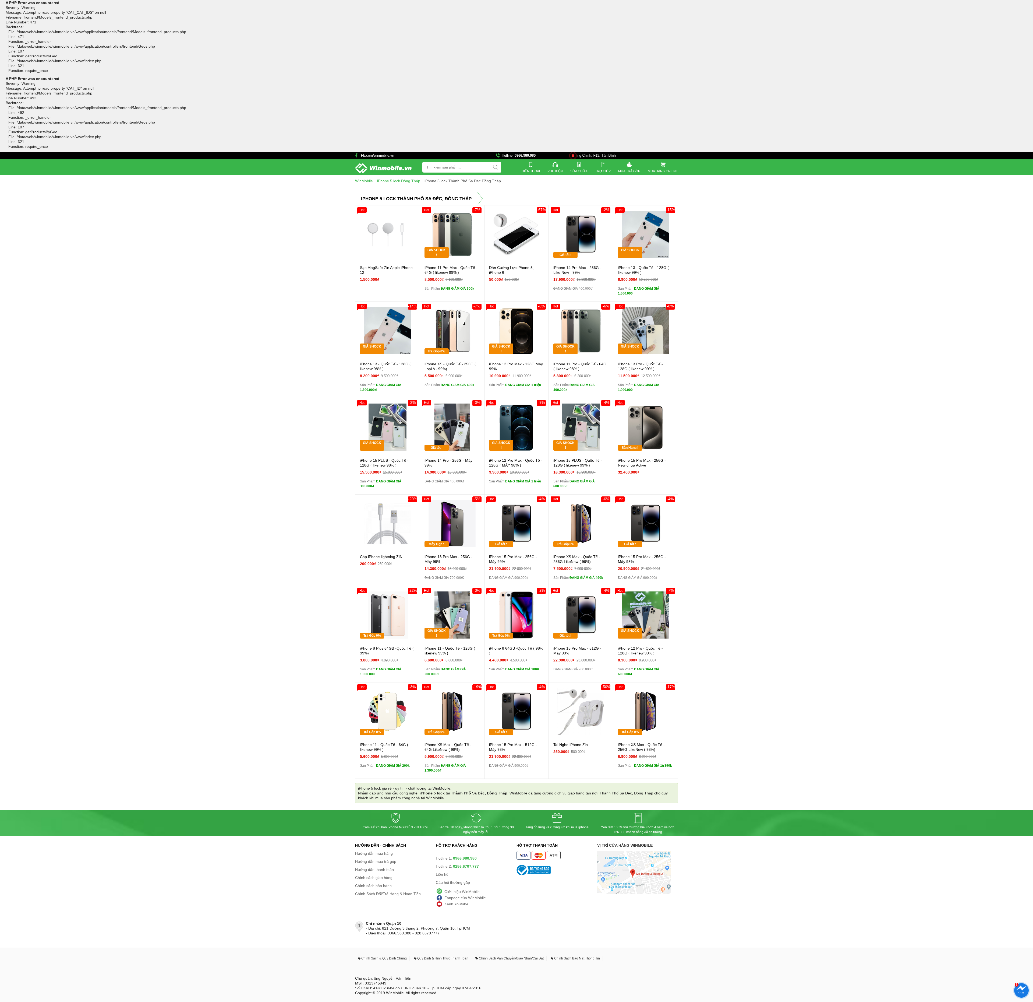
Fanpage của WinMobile (465, 898)
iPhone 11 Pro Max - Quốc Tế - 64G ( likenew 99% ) (450, 270)
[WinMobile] (383, 168)
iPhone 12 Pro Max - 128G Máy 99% (516, 366)
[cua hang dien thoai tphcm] (634, 893)
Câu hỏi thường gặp (453, 882)
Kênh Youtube (456, 904)
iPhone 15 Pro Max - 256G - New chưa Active (642, 462)
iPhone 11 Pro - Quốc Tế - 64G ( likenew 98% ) (579, 366)
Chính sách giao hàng (373, 877)
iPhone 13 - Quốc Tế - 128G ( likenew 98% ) (385, 366)
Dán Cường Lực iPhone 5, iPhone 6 (511, 270)
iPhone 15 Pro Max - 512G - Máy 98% (513, 747)
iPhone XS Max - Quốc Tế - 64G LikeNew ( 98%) (447, 747)
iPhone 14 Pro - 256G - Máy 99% (448, 462)
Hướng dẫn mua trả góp (375, 861)
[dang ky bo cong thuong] (556, 870)
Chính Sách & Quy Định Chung (384, 958)
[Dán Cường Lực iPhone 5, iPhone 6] (516, 234)
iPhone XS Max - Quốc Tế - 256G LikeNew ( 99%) (576, 559)
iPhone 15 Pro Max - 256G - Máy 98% (642, 559)
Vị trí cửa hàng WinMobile (625, 845)
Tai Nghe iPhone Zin (570, 744)
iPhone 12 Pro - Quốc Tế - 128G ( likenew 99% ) (640, 650)
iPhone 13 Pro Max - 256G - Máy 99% (448, 559)
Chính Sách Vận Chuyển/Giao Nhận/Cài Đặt (511, 958)
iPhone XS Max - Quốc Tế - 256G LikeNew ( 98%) (641, 747)
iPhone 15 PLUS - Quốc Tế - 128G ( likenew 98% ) (384, 462)
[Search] (495, 167)
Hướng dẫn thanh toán (374, 869)
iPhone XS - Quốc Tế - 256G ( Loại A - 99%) (450, 366)
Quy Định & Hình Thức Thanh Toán (442, 958)
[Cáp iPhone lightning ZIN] (387, 523)
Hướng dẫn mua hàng (374, 853)
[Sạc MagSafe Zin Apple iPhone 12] (387, 234)
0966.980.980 (525, 155)
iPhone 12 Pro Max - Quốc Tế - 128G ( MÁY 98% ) (515, 462)
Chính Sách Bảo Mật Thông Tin (577, 958)
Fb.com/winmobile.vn (377, 155)
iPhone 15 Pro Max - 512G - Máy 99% (577, 650)
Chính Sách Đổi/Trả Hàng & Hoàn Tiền (388, 894)
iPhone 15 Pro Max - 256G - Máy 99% (513, 559)
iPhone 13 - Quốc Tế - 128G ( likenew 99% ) (643, 270)
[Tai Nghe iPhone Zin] (581, 711)
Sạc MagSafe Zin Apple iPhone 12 (386, 270)
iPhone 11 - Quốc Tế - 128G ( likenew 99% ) (449, 650)
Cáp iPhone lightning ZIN (381, 557)
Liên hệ (442, 874)
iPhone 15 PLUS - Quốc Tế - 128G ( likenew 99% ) (577, 462)
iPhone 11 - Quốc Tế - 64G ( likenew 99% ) (384, 747)
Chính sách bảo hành (373, 886)
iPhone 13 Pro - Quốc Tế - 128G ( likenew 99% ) (640, 366)
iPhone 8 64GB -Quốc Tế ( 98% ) (516, 650)
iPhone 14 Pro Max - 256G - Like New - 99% (577, 270)
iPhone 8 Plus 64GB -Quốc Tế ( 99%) (387, 650)
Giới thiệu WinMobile (462, 891)
